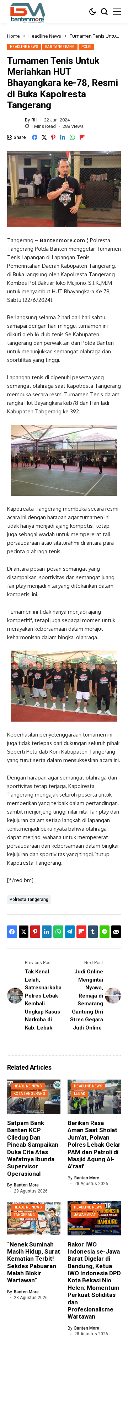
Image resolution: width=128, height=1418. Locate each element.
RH (34, 120)
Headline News (44, 36)
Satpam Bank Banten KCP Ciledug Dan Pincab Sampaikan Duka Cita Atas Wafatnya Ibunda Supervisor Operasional (32, 1148)
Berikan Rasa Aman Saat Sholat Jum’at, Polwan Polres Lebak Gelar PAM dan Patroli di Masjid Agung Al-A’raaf (94, 1144)
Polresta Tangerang (29, 899)
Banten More (26, 1185)
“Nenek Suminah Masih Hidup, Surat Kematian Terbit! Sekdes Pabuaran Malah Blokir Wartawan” (33, 1262)
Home (13, 36)
